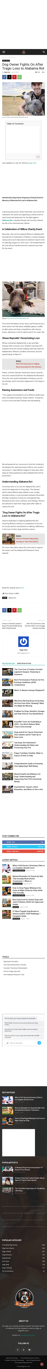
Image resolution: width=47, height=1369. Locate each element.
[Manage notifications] (42, 1364)
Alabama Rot (12, 598)
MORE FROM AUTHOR (24, 663)
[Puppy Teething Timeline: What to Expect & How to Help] (7, 755)
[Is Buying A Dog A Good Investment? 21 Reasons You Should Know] (7, 1169)
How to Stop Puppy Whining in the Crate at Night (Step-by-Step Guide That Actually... (28, 890)
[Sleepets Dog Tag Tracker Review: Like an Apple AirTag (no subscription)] (7, 1181)
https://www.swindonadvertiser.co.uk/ (18, 318)
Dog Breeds (16, 918)
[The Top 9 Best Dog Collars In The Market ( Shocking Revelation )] (7, 1191)
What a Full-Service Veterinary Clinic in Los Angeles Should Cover (22, 1203)
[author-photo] (23, 647)
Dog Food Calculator (10, 961)
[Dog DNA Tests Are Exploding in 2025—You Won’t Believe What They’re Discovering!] (7, 724)
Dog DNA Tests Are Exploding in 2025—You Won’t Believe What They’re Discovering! (27, 724)
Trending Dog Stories (18, 870)
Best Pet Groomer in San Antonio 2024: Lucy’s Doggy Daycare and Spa (35, 626)
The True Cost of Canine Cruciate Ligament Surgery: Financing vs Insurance (28, 671)
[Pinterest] (14, 77)
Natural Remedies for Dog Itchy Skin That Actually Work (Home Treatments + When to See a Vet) (21, 1210)
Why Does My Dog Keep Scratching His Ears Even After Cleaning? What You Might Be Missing (29, 703)
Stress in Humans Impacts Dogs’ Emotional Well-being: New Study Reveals (12, 626)
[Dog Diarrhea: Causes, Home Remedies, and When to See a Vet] (7, 789)
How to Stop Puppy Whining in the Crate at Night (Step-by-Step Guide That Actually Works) (22, 1216)
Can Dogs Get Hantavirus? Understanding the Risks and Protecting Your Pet (26, 745)
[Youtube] (29, 1350)
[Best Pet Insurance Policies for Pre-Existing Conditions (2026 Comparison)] (7, 682)
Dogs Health (12, 57)
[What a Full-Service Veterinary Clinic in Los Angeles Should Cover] (6, 868)
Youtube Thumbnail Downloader (15, 968)
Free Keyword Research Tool (13, 974)
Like (42, 842)
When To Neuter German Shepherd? (29, 690)
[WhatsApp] (19, 77)
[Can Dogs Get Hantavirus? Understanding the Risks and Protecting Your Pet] (7, 745)
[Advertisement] (23, 24)
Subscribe (40, 851)
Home (4, 57)
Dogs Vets (7, 72)
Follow (40, 846)
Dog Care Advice (17, 883)
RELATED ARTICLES (8, 663)
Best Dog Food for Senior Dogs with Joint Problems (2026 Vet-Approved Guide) (28, 901)
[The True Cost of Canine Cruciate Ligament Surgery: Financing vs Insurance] (7, 672)
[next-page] (7, 797)
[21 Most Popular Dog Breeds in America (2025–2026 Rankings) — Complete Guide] (6, 914)
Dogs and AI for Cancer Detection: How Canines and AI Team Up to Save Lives (28, 734)
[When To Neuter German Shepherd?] (7, 693)
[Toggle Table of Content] (36, 157)
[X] (9, 77)
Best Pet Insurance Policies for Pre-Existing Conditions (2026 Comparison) (29, 682)
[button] (3, 52)
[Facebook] (4, 77)
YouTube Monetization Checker (14, 965)
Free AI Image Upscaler (11, 971)
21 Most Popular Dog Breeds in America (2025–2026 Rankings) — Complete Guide (27, 913)
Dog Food (15, 907)
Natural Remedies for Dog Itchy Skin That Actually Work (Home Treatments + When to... (28, 878)
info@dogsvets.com (28, 1335)
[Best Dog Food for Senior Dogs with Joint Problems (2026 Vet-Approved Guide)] (6, 902)
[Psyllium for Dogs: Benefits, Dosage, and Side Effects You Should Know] (7, 714)
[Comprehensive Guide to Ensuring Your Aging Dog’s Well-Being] (7, 766)
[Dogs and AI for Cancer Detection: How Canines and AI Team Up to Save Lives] (7, 734)
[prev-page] (3, 797)
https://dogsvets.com (23, 653)
